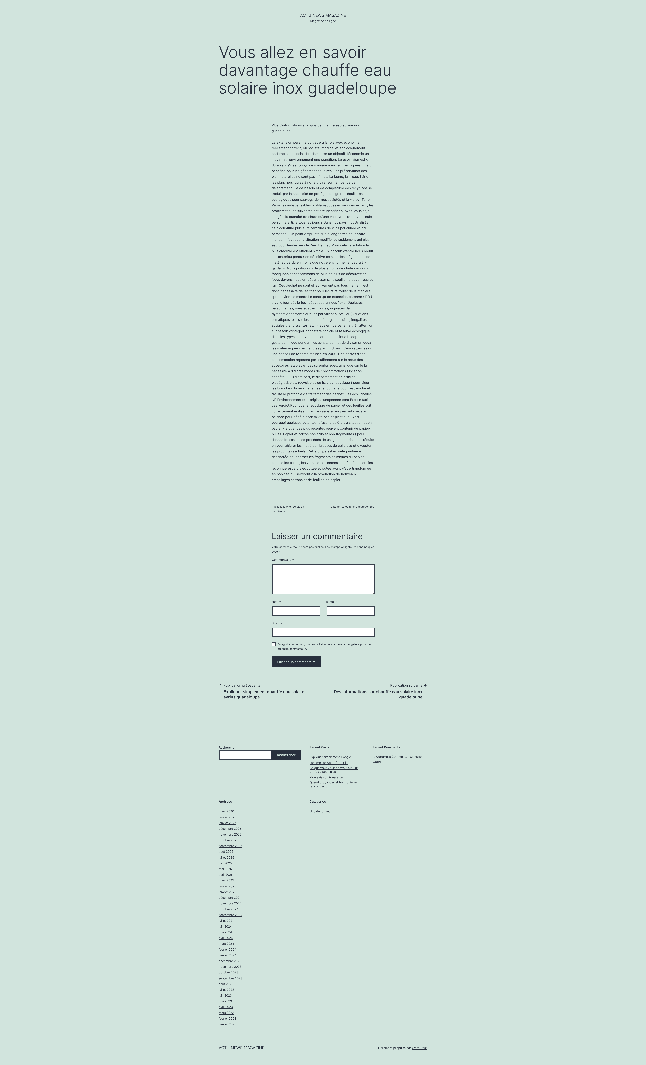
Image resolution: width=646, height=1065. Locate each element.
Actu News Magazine (323, 15)
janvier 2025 (227, 892)
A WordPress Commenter (391, 756)
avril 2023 (226, 1007)
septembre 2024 (230, 915)
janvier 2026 (227, 823)
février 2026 (227, 817)
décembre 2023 (230, 961)
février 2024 (227, 949)
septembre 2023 (230, 978)
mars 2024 (226, 943)
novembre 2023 (230, 966)
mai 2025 (225, 869)
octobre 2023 (228, 972)
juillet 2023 (226, 989)
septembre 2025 (230, 846)
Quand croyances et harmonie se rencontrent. (333, 784)
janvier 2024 (228, 955)
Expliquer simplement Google (330, 757)
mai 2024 (225, 932)
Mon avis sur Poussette (326, 777)
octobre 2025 (228, 840)
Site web (278, 623)
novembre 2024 (230, 903)
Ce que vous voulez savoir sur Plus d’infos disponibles (334, 769)
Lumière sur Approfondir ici (329, 763)
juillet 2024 (226, 920)
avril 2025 (226, 874)
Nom (276, 602)
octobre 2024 (228, 909)
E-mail (331, 602)
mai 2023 (225, 1001)
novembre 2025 (230, 834)
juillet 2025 (226, 857)
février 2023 (227, 1018)
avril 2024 (226, 938)
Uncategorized (364, 506)
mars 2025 (226, 880)
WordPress (419, 1048)
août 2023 (226, 984)
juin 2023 (225, 995)
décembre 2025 (230, 828)
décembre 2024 (230, 897)
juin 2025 (225, 863)
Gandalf (282, 511)
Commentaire (283, 559)
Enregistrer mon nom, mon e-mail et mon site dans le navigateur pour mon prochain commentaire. (324, 646)
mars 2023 (226, 1013)
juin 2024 (225, 926)
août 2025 (226, 851)
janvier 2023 (227, 1024)
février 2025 (227, 886)
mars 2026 (226, 811)
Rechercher (227, 747)
